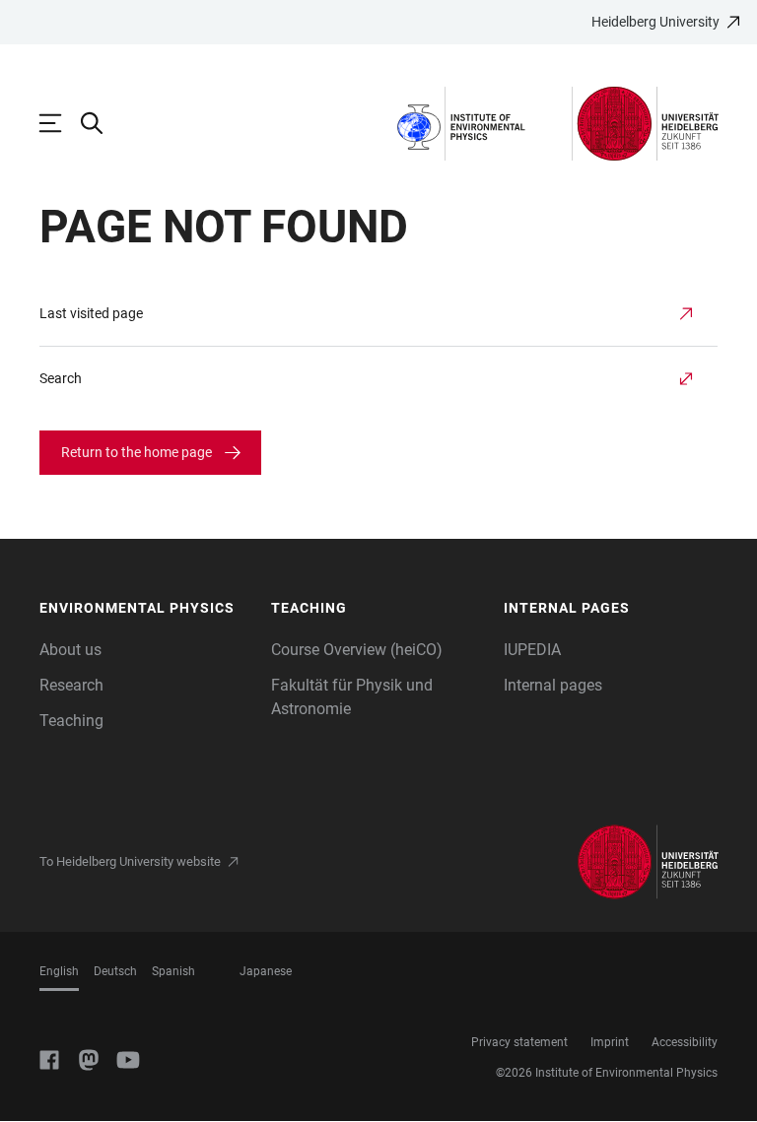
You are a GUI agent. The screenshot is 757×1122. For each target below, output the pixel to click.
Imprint (609, 1042)
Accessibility (685, 1042)
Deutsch (115, 971)
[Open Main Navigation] (60, 123)
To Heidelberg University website (130, 861)
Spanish (173, 971)
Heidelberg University (655, 22)
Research (71, 685)
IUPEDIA (532, 649)
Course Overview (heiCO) (357, 649)
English (59, 971)
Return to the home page (136, 452)
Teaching (71, 720)
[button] (145, 608)
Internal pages (553, 685)
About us (70, 649)
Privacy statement (519, 1042)
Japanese (266, 971)
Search (60, 378)
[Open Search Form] (101, 123)
